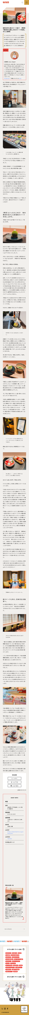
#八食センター (19, 967)
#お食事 (7, 955)
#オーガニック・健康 (18, 959)
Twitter (9, 838)
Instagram (7, 78)
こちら (20, 78)
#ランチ (7, 963)
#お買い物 (15, 953)
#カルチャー (8, 961)
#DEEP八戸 (8, 953)
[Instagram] (5, 1009)
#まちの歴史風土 (9, 959)
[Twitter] (2, 1009)
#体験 (21, 965)
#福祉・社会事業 (15, 969)
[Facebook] (7, 1009)
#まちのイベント (15, 957)
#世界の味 (16, 965)
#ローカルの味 (9, 965)
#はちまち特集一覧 (15, 955)
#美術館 (15, 971)
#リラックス (13, 963)
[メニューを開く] (26, 2)
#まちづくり (8, 957)
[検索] (23, 2)
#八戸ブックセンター (10, 967)
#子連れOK (8, 969)
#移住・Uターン (9, 971)
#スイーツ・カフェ (16, 961)
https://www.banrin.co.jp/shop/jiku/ (15, 832)
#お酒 (19, 953)
